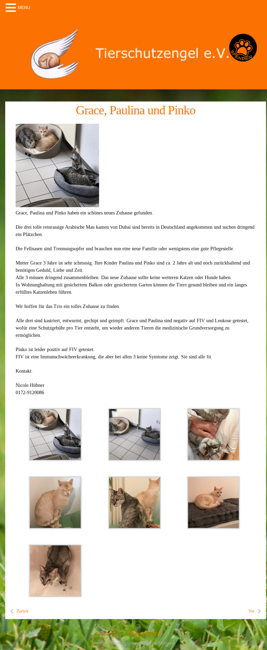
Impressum (111, 633)
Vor (251, 611)
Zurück (23, 611)
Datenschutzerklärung (145, 633)
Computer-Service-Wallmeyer (151, 643)
